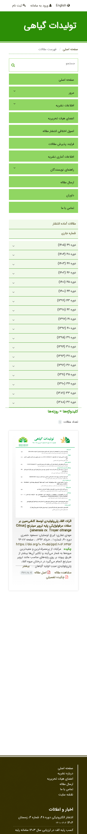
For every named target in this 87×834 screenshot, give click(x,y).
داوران (70, 195)
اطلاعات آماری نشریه (61, 156)
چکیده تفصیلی (55, 577)
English (61, 5)
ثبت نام (17, 5)
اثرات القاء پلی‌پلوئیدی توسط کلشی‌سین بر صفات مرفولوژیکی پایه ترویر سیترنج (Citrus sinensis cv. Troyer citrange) (43, 526)
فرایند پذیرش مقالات (61, 144)
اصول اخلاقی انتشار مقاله (58, 131)
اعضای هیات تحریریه (61, 118)
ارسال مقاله (67, 182)
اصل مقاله (34, 572)
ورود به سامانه (39, 5)
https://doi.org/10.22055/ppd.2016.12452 (43, 544)
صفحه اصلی (70, 49)
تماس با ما (67, 208)
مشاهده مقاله (62, 572)
